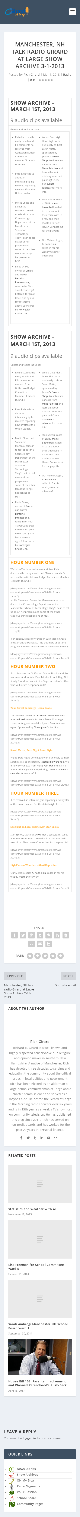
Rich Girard (31, 74)
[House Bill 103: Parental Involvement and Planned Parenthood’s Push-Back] (40, 1357)
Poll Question (27, 1492)
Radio (67, 74)
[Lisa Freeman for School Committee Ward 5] (40, 1239)
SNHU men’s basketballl (48, 834)
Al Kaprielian (49, 244)
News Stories (26, 1469)
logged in (29, 1438)
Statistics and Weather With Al (32, 1209)
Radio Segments (28, 1486)
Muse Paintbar (50, 168)
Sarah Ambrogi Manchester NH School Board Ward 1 (38, 1326)
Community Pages (30, 1504)
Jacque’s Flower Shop (52, 761)
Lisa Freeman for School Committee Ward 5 (36, 1267)
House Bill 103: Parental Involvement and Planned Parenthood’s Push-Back (37, 1383)
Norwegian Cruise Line (46, 727)
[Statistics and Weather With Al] (40, 1184)
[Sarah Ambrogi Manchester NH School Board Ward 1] (40, 1299)
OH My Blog (25, 1480)
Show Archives (27, 1474)
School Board (26, 1498)
